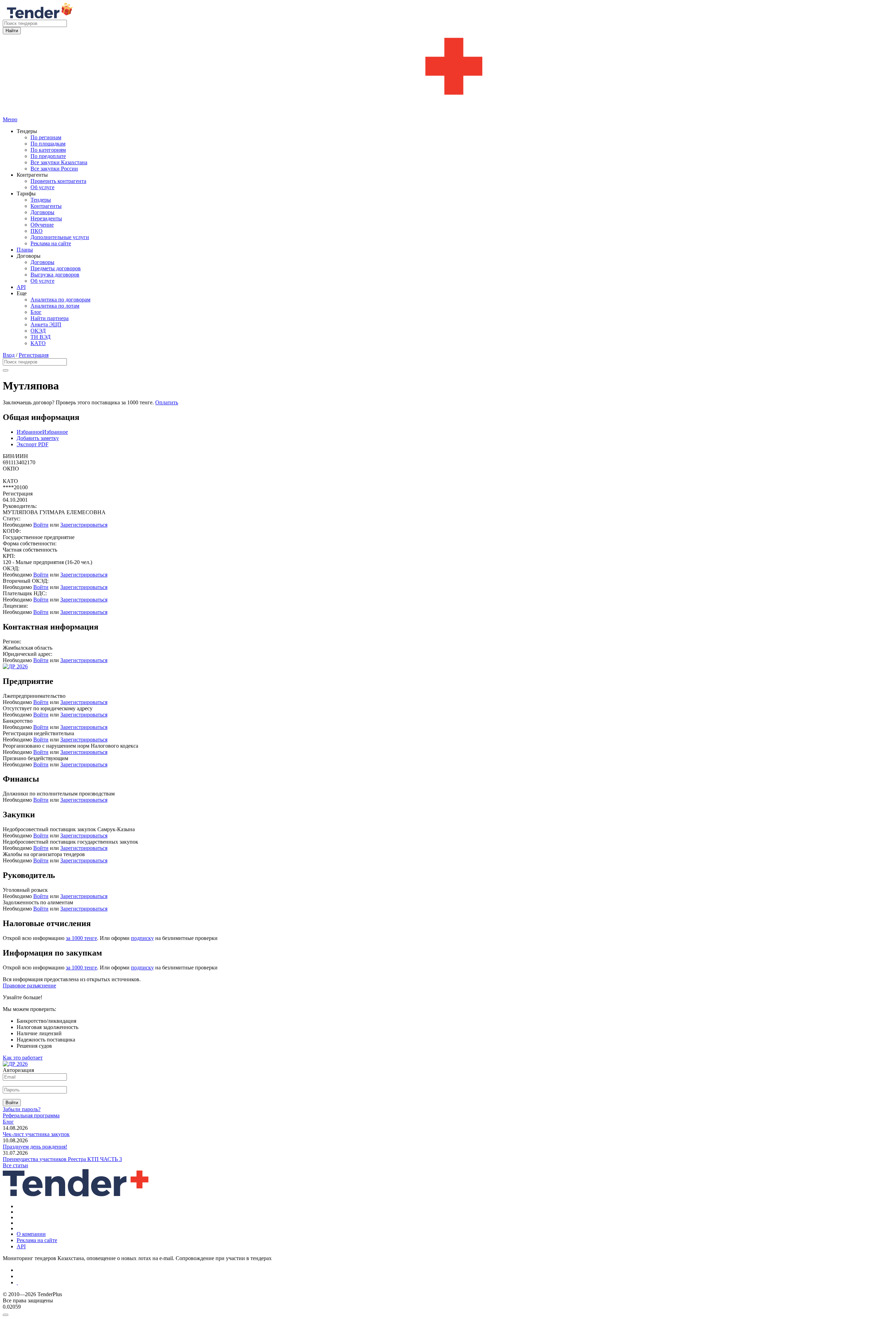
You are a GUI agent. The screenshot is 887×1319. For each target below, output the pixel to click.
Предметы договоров (55, 268)
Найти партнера (49, 318)
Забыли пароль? (22, 1109)
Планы (25, 250)
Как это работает (23, 1058)
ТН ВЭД (40, 337)
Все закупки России (54, 169)
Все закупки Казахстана (58, 162)
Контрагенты (46, 206)
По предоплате (48, 156)
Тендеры (40, 200)
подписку (142, 938)
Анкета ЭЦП (45, 324)
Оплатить (166, 402)
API (21, 287)
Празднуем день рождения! (35, 1147)
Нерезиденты (46, 218)
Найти (12, 30)
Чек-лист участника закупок (36, 1134)
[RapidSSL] (450, 1283)
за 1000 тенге (81, 938)
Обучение (42, 225)
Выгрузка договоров (54, 275)
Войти (41, 525)
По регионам (45, 137)
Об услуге (42, 187)
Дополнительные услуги (59, 237)
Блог (36, 312)
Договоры (42, 212)
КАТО (38, 343)
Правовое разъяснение (29, 985)
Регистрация (34, 355)
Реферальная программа (31, 1115)
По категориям (48, 150)
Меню (10, 119)
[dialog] (443, 1313)
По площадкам (47, 144)
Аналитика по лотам (54, 306)
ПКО (36, 231)
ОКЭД (38, 331)
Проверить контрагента (58, 181)
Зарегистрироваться (83, 525)
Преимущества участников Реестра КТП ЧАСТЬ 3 (62, 1159)
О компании (31, 1234)
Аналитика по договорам (60, 299)
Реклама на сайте (50, 243)
